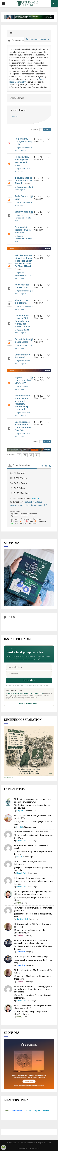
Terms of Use (34, 1148)
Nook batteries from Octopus (22, 286)
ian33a (19, 857)
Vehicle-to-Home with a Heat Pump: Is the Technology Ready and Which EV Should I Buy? (23, 261)
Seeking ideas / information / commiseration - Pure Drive (23, 426)
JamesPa (20, 952)
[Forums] (9, 41)
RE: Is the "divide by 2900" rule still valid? (31, 832)
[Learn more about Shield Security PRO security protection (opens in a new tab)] (3, 1147)
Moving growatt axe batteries (22, 301)
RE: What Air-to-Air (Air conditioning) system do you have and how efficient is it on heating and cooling (33, 989)
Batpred (19, 811)
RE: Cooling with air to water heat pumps (31, 957)
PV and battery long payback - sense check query (22, 161)
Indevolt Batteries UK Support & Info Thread (24, 181)
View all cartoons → (9, 777)
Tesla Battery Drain (21, 197)
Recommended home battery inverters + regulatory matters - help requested (22, 402)
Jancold (28, 1111)
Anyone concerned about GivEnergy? (23, 380)
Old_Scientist (22, 919)
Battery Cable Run (23, 211)
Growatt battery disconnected (22, 340)
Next (46, 130)
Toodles (19, 935)
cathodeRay (17, 1111)
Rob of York (21, 840)
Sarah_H (35, 498)
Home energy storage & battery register (23, 142)
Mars (18, 903)
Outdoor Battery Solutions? (22, 356)
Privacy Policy (22, 1148)
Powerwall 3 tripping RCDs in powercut (23, 230)
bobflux (19, 827)
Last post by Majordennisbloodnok (24, 275)
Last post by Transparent (23, 218)
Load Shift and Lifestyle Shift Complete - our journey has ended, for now (22, 321)
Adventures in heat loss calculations (29, 878)
